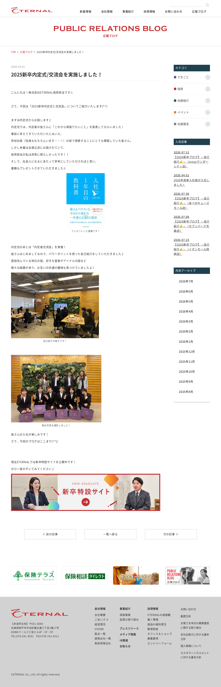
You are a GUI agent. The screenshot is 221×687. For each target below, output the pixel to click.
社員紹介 (181, 100)
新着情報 (85, 11)
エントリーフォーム (159, 643)
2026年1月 (186, 341)
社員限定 (181, 124)
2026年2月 (186, 331)
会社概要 (100, 615)
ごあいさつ (101, 619)
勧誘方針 (186, 616)
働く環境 (152, 619)
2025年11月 (187, 361)
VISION (99, 629)
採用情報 (149, 11)
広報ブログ (199, 11)
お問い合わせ (173, 11)
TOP (13, 52)
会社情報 (107, 11)
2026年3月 (186, 321)
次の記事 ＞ (171, 534)
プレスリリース (129, 628)
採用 (178, 89)
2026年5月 (186, 301)
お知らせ (125, 646)
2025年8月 (186, 391)
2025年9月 (186, 381)
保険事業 (125, 615)
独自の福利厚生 (157, 624)
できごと (181, 77)
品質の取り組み (129, 619)
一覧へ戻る (110, 534)
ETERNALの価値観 (159, 615)
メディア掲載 (128, 634)
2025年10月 (187, 371)
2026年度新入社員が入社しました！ (191, 180)
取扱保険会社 (103, 643)
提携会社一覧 (103, 638)
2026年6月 (186, 291)
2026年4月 (186, 311)
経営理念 (100, 624)
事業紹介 (128, 11)
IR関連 (124, 640)
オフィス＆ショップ (159, 634)
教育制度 (152, 629)
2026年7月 (186, 281)
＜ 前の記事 (50, 534)
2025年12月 (187, 351)
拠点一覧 (100, 634)
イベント (181, 112)
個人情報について (191, 646)
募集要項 (152, 638)
